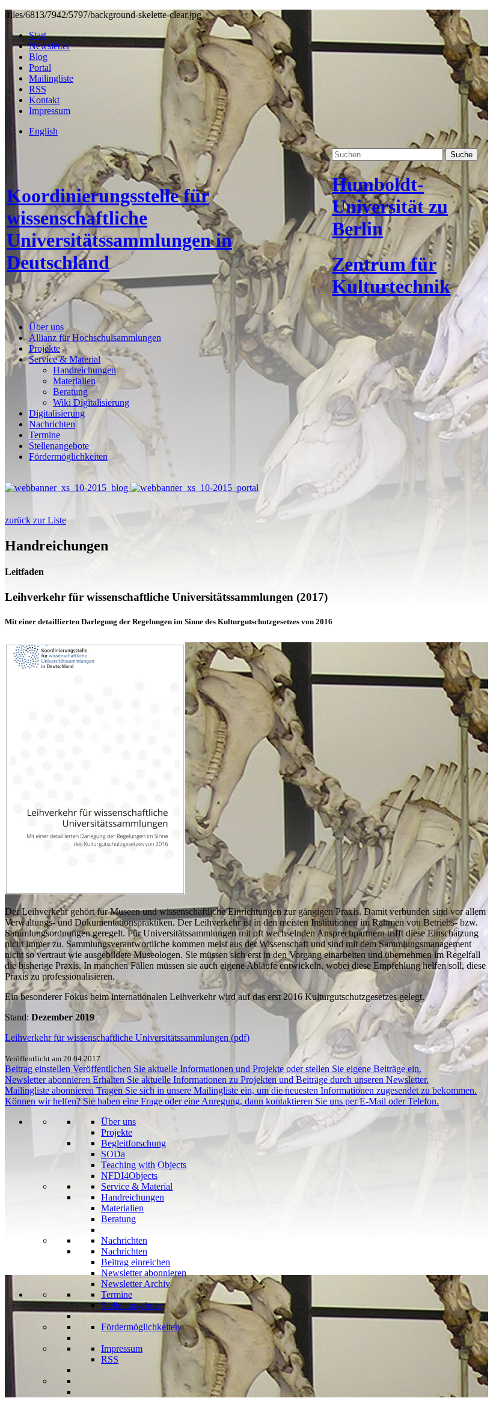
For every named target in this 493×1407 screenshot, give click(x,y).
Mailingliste (51, 78)
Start (37, 35)
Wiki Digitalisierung (91, 402)
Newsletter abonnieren (143, 1273)
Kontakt (44, 100)
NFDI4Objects (129, 1175)
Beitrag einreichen (135, 1262)
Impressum (49, 111)
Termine (44, 435)
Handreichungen (84, 370)
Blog (38, 57)
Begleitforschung (133, 1143)
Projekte (44, 348)
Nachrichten (52, 424)
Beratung (70, 392)
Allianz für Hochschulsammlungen (95, 338)
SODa (113, 1154)
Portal (40, 67)
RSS (37, 89)
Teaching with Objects (143, 1165)
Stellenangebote (59, 446)
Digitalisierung (57, 413)
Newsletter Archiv (135, 1284)
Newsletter (49, 46)
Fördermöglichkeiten (68, 456)
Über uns (46, 327)
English (43, 131)
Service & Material (64, 359)
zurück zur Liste (35, 520)
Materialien (74, 381)
